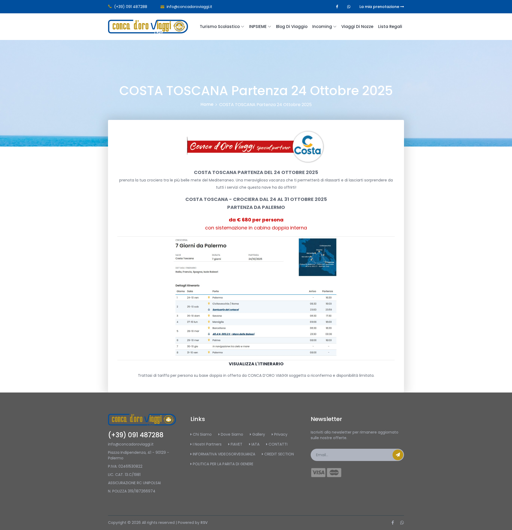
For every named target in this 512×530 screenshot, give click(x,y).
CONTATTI (277, 444)
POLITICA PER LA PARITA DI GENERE (222, 464)
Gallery (258, 434)
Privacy (280, 434)
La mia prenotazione (379, 6)
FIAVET (236, 444)
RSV (204, 522)
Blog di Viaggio (291, 26)
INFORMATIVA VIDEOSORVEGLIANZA (223, 454)
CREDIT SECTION (278, 454)
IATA (254, 444)
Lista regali (390, 26)
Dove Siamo (231, 434)
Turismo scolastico (220, 26)
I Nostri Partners (207, 444)
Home (207, 104)
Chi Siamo (202, 434)
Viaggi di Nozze (357, 26)
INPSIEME (258, 26)
